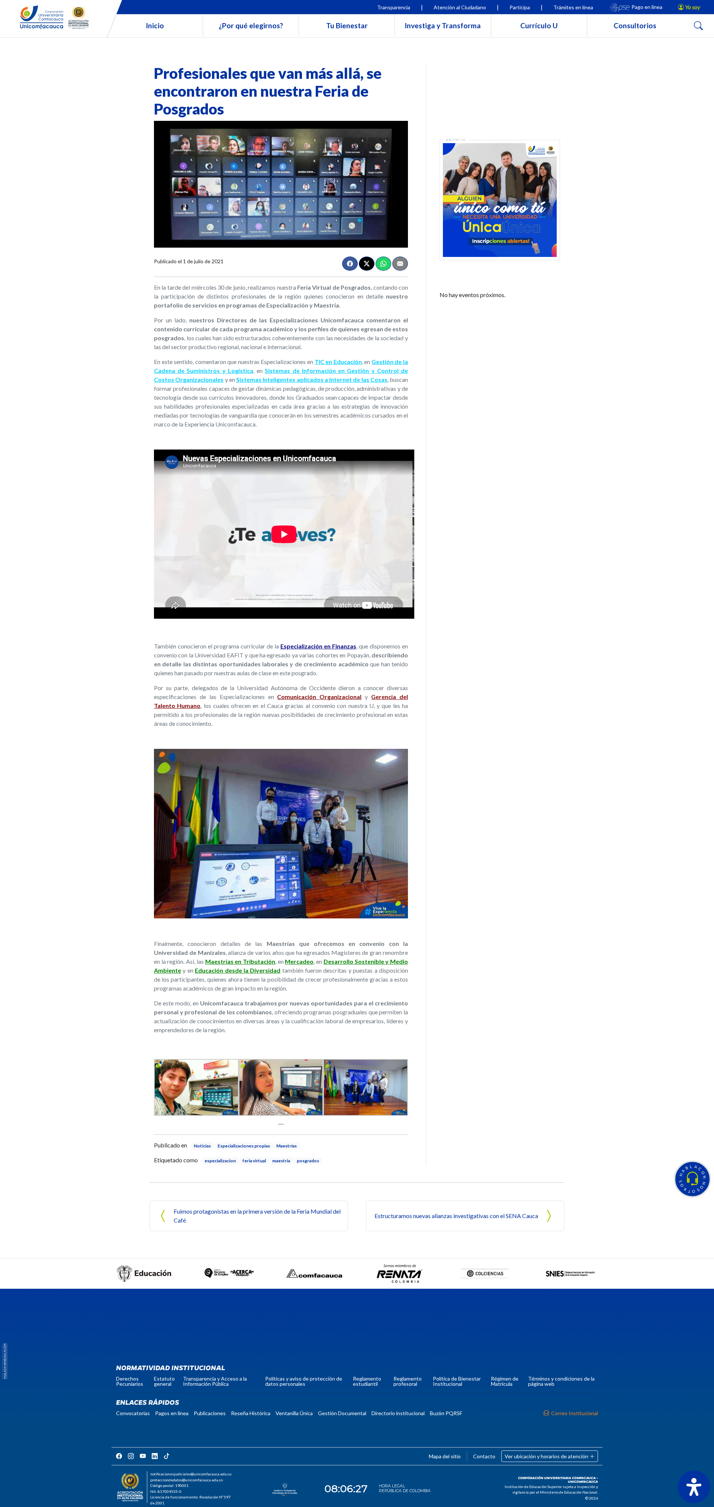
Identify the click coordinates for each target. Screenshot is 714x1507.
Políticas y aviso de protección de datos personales (303, 1381)
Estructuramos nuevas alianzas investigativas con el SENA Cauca (456, 1215)
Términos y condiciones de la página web (561, 1381)
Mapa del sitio (445, 1456)
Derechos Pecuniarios (129, 1381)
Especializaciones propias (244, 1146)
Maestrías (286, 1146)
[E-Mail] (400, 264)
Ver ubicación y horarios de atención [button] (547, 1456)
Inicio (155, 25)
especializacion (220, 1160)
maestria (281, 1160)
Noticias (202, 1146)
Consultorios (635, 25)
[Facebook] (350, 264)
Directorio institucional (398, 1413)
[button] (692, 1179)
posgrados (308, 1160)
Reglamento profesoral (407, 1381)
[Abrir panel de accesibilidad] (694, 1487)
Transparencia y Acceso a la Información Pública (215, 1381)
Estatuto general (164, 1381)
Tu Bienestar (347, 25)
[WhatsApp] (383, 264)
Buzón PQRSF (446, 1413)
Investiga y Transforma (443, 25)
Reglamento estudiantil (367, 1381)
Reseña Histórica (250, 1413)
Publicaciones (210, 1413)
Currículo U (539, 25)
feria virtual (254, 1160)
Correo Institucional (574, 1413)
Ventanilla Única (294, 1413)
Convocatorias (133, 1413)
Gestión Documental (342, 1413)
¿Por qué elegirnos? (251, 25)
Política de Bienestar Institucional (457, 1381)
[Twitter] (366, 264)
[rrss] (119, 1455)
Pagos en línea (172, 1413)
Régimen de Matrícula (504, 1381)
